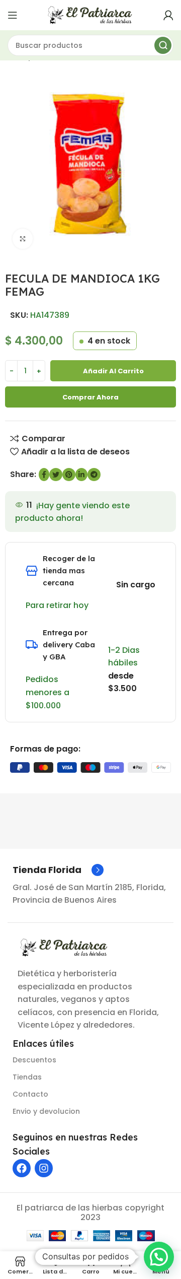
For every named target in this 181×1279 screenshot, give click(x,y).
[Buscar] (162, 45)
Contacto (30, 1094)
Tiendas (27, 1077)
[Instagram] (44, 1168)
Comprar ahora (90, 397)
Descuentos (34, 1060)
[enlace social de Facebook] (44, 474)
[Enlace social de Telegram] (94, 474)
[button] (159, 1257)
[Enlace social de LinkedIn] (81, 474)
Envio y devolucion (46, 1111)
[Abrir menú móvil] (13, 15)
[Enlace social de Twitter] (55, 474)
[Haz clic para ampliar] (23, 239)
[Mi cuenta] (168, 15)
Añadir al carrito (113, 371)
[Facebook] (22, 1168)
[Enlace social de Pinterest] (68, 474)
